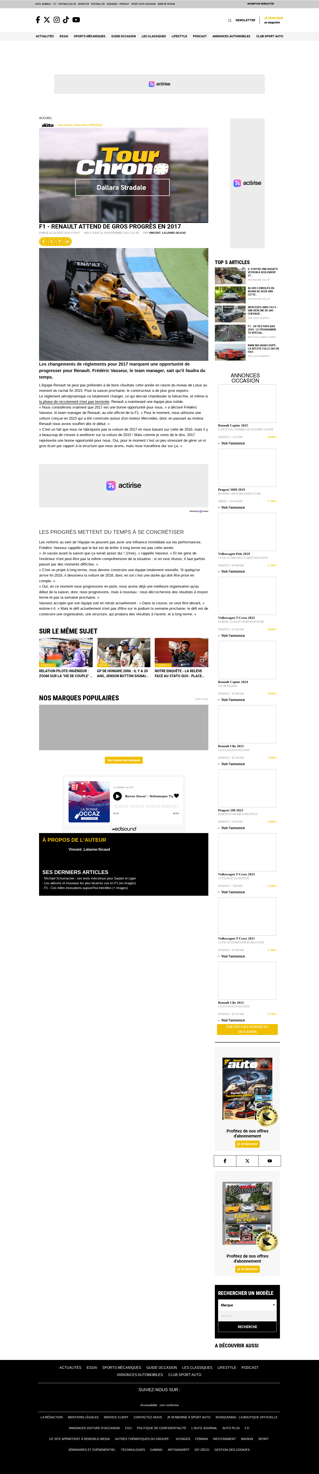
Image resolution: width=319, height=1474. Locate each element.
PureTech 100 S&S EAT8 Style (237, 814)
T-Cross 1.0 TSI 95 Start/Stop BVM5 (241, 621)
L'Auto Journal (204, 1428)
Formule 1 (47, 665)
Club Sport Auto (269, 36)
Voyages (183, 1439)
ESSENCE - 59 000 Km (231, 565)
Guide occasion (123, 36)
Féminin (201, 1439)
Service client (116, 1417)
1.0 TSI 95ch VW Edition (233, 878)
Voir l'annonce (231, 443)
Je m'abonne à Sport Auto (188, 1417)
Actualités (45, 36)
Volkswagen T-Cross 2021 (236, 938)
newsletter (245, 20)
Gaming (156, 1449)
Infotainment (224, 1439)
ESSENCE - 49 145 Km (231, 757)
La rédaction (52, 1417)
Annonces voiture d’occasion (94, 1428)
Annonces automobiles (231, 36)
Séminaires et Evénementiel (92, 1449)
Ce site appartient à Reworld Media (79, 1439)
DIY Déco (202, 1449)
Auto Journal (43, 4)
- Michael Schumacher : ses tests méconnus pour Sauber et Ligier (89, 878)
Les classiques (154, 36)
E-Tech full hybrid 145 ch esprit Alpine (245, 429)
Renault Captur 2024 (233, 682)
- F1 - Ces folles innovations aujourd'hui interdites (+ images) (85, 888)
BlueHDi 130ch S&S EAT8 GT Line (239, 493)
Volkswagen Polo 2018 (234, 554)
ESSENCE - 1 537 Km (230, 437)
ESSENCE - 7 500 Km (230, 885)
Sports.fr (83, 4)
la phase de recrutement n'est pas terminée (74, 402)
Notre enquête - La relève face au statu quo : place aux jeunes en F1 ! (178, 673)
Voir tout (201, 699)
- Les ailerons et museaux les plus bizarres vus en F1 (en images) (89, 883)
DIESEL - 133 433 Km (230, 501)
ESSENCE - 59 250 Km (231, 950)
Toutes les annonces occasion (247, 1029)
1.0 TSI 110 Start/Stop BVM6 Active (241, 942)
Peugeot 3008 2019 (231, 489)
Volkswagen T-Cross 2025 (236, 874)
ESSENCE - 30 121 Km (231, 1014)
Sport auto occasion (143, 4)
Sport (263, 1439)
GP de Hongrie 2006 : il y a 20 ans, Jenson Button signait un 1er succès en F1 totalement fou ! (122, 673)
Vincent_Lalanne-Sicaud (167, 232)
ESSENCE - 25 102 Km (231, 629)
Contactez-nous (148, 1417)
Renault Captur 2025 (233, 425)
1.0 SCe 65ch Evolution (234, 750)
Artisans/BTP (178, 1449)
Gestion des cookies (232, 1449)
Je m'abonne (273, 20)
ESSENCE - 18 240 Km (231, 693)
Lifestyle (179, 36)
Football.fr (98, 4)
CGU (128, 1428)
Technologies (133, 1449)
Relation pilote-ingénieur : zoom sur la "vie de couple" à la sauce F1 (65, 673)
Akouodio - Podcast (118, 4)
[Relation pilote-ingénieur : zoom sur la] (66, 652)
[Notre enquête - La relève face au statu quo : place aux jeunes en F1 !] (181, 652)
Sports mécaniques (89, 36)
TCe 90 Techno (227, 686)
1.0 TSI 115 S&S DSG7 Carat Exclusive (243, 557)
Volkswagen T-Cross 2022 (236, 617)
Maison (247, 1439)
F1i (54, 4)
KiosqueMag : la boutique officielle (247, 1417)
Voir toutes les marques (123, 760)
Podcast (200, 36)
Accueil (45, 118)
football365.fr (67, 4)
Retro (103, 665)
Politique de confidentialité (161, 1428)
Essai (64, 36)
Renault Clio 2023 (231, 746)
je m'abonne (247, 1144)
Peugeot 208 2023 (230, 810)
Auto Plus (231, 1428)
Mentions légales (83, 1417)
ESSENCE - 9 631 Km (230, 821)
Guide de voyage (166, 4)
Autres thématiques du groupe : (143, 1439)
